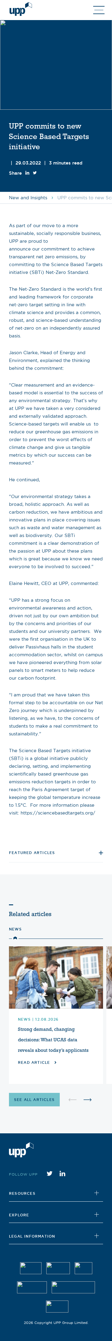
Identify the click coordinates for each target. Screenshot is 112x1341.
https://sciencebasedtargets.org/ (58, 812)
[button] (87, 1099)
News (15, 929)
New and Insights (28, 197)
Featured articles (32, 853)
